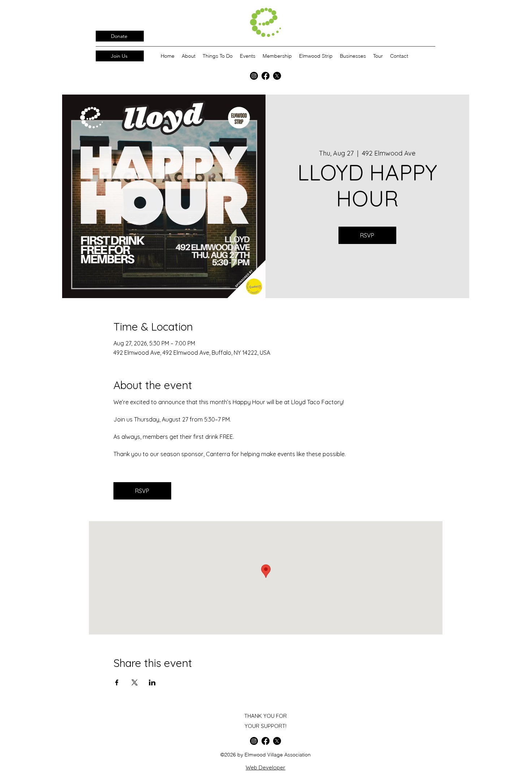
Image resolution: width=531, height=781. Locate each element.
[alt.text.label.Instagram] (254, 76)
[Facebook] (265, 76)
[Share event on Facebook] (116, 682)
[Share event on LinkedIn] (152, 682)
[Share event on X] (134, 682)
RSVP (367, 235)
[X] (277, 76)
